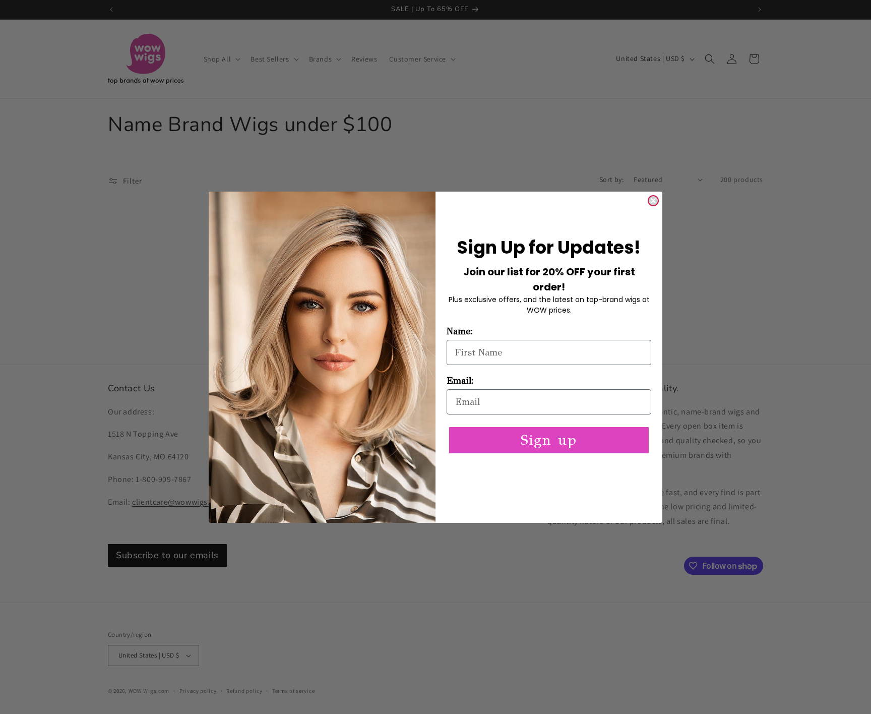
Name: (460, 331)
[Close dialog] (653, 201)
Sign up (549, 440)
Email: (460, 380)
